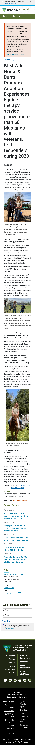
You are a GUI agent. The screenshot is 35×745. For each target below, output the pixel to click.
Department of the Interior (17, 697)
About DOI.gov (8, 702)
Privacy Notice (6, 621)
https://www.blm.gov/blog (15, 54)
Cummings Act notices (24, 726)
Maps (12, 666)
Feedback (24, 662)
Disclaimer (24, 710)
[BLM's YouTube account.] (10, 680)
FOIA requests (9, 711)
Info (10, 16)
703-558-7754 (9, 588)
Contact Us (10, 663)
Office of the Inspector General (9, 722)
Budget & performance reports (9, 730)
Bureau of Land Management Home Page (13, 10)
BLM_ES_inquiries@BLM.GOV (14, 593)
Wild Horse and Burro (19, 500)
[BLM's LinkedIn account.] (29, 680)
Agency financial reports (23, 704)
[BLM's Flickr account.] (24, 680)
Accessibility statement (9, 706)
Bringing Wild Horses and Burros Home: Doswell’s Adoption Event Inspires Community (15, 528)
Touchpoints (9, 628)
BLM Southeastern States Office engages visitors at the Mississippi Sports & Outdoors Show (16, 516)
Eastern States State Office (13, 574)
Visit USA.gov (23, 742)
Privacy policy (25, 713)
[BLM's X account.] (5, 680)
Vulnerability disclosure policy (24, 719)
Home (5, 16)
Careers (11, 659)
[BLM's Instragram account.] (19, 680)
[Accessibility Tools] (28, 9)
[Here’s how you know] (17, 2)
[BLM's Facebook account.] (15, 680)
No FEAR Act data (9, 715)
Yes (8, 610)
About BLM (10, 655)
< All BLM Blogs (9, 60)
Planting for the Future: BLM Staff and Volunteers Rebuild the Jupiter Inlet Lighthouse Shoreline (16, 559)
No (8, 615)
